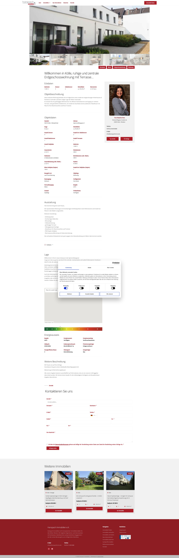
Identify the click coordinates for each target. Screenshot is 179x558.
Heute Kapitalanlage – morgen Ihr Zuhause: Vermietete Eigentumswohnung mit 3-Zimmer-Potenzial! (120, 498)
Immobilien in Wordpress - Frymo (49, 322)
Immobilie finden (107, 530)
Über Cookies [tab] (110, 267)
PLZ (47, 425)
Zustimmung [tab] (68, 267)
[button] (77, 52)
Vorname (49, 405)
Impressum (122, 530)
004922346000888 (112, 129)
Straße (48, 419)
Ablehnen (69, 293)
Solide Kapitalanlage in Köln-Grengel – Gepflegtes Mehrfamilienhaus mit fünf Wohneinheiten (57, 498)
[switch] (82, 288)
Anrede (48, 399)
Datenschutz (122, 532)
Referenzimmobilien (108, 544)
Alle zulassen (109, 293)
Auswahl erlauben (89, 293)
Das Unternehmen (108, 537)
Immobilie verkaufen (108, 532)
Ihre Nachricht (50, 432)
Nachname (93, 405)
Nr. (113, 419)
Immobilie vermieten (108, 535)
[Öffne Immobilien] (49, 3)
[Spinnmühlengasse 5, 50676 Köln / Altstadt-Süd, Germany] (73, 305)
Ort (69, 425)
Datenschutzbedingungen (62, 444)
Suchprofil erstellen (108, 542)
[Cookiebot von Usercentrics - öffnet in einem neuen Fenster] (113, 263)
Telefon (92, 412)
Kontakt (105, 546)
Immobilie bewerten (108, 539)
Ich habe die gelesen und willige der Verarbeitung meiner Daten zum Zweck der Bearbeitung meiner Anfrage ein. (86, 444)
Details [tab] (89, 267)
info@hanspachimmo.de (113, 134)
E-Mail (48, 412)
